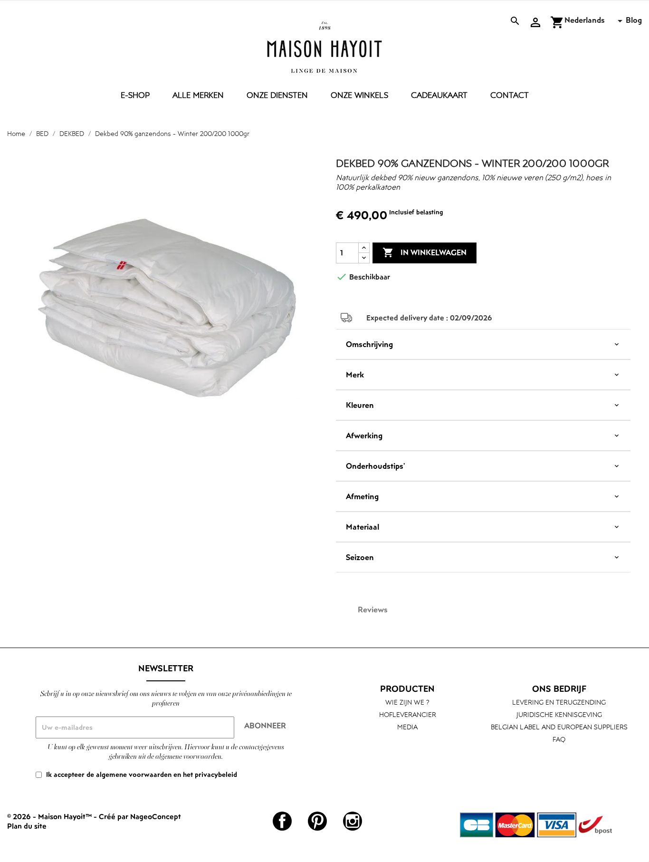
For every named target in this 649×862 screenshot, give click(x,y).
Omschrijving (369, 344)
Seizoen (360, 557)
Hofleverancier (407, 714)
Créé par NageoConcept (140, 816)
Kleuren (360, 405)
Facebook (282, 821)
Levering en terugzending (559, 702)
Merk (355, 374)
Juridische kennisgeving (559, 714)
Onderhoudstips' (375, 466)
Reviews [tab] (373, 609)
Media (407, 727)
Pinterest (317, 821)
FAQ (559, 739)
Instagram (352, 821)
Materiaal (362, 527)
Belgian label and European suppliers (559, 727)
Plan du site (27, 826)
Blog (634, 20)
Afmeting (362, 496)
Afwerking (364, 435)
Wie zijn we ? (407, 702)
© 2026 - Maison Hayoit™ (50, 816)
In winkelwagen (424, 252)
